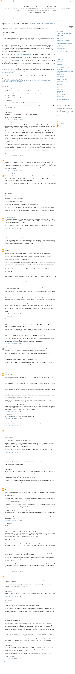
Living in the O (60, 62)
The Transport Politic (61, 92)
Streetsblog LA (60, 82)
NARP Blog (59, 72)
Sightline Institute (60, 77)
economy (12, 80)
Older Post (54, 664)
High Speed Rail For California (63, 46)
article (37, 237)
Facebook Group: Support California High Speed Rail (64, 44)
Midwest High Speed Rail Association (64, 66)
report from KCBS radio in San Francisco (45, 23)
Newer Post (4, 664)
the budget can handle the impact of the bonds (11, 56)
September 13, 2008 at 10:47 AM (14, 214)
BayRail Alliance (60, 38)
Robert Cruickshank (9, 173)
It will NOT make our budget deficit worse (24, 54)
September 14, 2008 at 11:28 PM (14, 658)
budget (7, 80)
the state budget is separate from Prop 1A (13, 60)
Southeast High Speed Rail (62, 81)
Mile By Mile (60, 69)
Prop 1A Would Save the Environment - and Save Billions (17, 19)
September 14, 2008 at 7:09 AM (13, 520)
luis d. (6, 429)
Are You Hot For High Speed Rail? (64, 37)
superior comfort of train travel (41, 46)
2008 (60, 20)
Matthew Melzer (61, 123)
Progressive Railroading (62, 74)
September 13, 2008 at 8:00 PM (13, 369)
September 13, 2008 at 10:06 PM (14, 425)
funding (23, 80)
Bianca (59, 121)
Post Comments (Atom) (11, 666)
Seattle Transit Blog (61, 76)
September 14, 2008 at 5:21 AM (13, 484)
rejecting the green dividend (7, 72)
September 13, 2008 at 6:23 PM (13, 313)
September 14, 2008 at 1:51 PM (13, 588)
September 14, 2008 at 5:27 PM (13, 642)
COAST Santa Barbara (61, 59)
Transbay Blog (60, 97)
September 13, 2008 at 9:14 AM (13, 190)
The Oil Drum (60, 89)
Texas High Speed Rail (61, 87)
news (28, 102)
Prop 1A (49, 80)
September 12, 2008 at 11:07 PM (14, 109)
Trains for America (60, 96)
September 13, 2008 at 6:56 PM (13, 343)
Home (29, 664)
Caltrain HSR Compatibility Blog (64, 42)
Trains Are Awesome (61, 94)
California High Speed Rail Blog (37, 6)
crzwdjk (6, 159)
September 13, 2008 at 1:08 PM (13, 228)
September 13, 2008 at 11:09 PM (14, 466)
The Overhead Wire (61, 91)
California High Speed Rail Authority (64, 33)
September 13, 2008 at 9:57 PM (13, 418)
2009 (60, 18)
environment (17, 80)
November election (42, 80)
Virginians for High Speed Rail (63, 99)
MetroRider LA (60, 64)
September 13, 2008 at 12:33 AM (14, 155)
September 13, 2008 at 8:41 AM (13, 170)
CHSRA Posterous (60, 35)
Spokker (6, 346)
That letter (7, 219)
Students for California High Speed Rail (65, 51)
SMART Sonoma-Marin (62, 79)
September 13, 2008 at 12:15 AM (14, 119)
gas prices (28, 80)
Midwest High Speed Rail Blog (63, 67)
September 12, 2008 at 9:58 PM (13, 97)
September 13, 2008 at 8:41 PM (13, 411)
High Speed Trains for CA (62, 48)
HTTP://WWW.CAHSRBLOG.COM (37, 12)
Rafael (6, 248)
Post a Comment (5, 661)
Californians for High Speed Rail (63, 40)
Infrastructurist (60, 61)
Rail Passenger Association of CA (64, 50)
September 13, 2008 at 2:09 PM (13, 245)
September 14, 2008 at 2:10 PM (13, 596)
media (35, 80)
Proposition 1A (5, 81)
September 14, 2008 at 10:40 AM (14, 571)
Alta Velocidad (60, 57)
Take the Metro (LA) (61, 86)
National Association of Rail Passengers (65, 71)
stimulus (12, 81)
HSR (32, 80)
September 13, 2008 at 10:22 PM (14, 452)
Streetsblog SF (60, 84)
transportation (18, 81)
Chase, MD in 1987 (9, 132)
